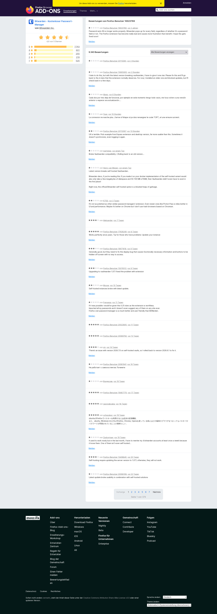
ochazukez (108, 415)
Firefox (121, 3)
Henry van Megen (110, 168)
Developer (128, 531)
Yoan (105, 114)
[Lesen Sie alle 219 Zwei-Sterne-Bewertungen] (53, 57)
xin (104, 347)
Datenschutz (31, 591)
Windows (79, 527)
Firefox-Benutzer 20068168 (115, 474)
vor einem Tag (118, 151)
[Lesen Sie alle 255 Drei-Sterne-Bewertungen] (53, 54)
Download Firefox (83, 522)
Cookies (43, 591)
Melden (92, 41)
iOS (76, 536)
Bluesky (151, 536)
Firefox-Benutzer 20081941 (114, 364)
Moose (106, 285)
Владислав (108, 381)
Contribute (128, 527)
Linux (77, 545)
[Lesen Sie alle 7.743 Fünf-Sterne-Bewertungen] (53, 47)
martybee (107, 151)
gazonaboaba (109, 404)
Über (52, 522)
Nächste (157, 492)
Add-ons (55, 517)
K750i (105, 201)
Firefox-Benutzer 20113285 (114, 61)
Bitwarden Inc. (46, 28)
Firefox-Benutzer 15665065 (115, 72)
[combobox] (173, 10)
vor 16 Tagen (133, 364)
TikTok (150, 531)
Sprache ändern (153, 597)
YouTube (151, 527)
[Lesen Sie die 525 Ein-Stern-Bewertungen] (53, 61)
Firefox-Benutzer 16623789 (115, 28)
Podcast (151, 540)
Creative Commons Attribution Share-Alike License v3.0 (106, 598)
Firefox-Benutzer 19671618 (114, 249)
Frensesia (107, 302)
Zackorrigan (108, 437)
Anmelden (187, 3)
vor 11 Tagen (117, 302)
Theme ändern (153, 602)
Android (78, 540)
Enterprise (103, 543)
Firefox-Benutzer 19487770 (115, 393)
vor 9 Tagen (132, 249)
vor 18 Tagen (121, 404)
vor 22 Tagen (133, 474)
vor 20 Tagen (133, 457)
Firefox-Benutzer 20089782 (115, 336)
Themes (83, 11)
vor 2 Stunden (133, 61)
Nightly (102, 525)
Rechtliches (55, 591)
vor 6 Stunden (115, 94)
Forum (53, 567)
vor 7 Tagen (119, 220)
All (75, 550)
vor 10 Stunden (114, 114)
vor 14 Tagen (112, 347)
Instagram (152, 522)
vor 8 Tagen (133, 232)
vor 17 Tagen (133, 393)
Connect (127, 522)
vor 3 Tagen (114, 201)
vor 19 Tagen (119, 415)
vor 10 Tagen (115, 285)
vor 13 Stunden (133, 131)
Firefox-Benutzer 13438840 (115, 457)
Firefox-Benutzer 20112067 (114, 131)
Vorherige (120, 492)
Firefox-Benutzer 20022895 (115, 325)
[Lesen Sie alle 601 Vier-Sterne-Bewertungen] (53, 50)
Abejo (105, 94)
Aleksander (108, 220)
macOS (78, 531)
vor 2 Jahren (133, 28)
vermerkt (46, 598)
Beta (100, 530)
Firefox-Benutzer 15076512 (114, 268)
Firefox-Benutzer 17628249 (115, 232)
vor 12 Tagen (133, 336)
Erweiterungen (69, 11)
